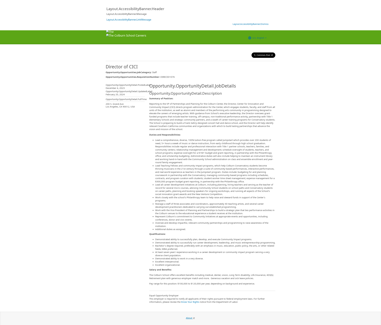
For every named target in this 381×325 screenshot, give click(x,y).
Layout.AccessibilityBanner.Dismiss (250, 23)
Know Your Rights (190, 301)
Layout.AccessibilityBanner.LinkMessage (128, 19)
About (189, 317)
